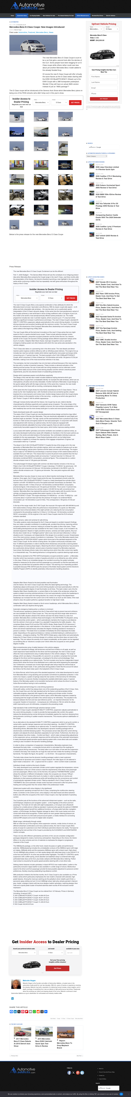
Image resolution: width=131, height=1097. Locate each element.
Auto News (53, 1018)
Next (79, 1037)
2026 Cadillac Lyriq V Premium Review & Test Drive (108, 227)
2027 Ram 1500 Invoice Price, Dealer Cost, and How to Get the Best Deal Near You (108, 296)
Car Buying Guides (35, 15)
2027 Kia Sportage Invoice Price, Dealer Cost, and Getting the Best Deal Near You (108, 330)
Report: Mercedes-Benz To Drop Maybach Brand (64, 1044)
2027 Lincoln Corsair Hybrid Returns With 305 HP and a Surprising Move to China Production (107, 394)
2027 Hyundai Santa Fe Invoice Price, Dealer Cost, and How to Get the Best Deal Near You (108, 319)
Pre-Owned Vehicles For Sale (66, 15)
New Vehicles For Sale (49, 15)
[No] (129, 1094)
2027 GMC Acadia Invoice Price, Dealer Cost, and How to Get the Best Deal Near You (108, 342)
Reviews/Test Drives (97, 15)
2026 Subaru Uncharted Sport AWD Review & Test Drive (108, 186)
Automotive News (22, 15)
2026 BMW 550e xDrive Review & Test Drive (108, 195)
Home (12, 15)
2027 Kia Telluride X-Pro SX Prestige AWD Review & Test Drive (107, 206)
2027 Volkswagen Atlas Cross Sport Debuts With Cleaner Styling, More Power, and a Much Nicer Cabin (108, 434)
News (51, 32)
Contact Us (101, 1075)
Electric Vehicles (110, 15)
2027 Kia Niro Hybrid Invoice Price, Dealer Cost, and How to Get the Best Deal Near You (108, 307)
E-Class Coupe (70, 1018)
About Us (101, 1068)
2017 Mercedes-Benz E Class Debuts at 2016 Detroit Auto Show (22, 1042)
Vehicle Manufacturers (83, 15)
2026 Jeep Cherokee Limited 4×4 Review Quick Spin (107, 168)
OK (121, 1094)
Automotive (23, 32)
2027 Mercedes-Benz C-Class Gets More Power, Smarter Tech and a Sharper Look (109, 421)
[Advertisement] (85, 6)
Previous (12, 1037)
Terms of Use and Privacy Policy (107, 1072)
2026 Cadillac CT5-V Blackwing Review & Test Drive (108, 177)
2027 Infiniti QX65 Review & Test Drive (107, 236)
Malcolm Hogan (17, 30)
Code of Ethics (102, 1079)
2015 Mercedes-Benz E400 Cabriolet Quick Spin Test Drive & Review (43, 1042)
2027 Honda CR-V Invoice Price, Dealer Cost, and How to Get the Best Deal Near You (108, 284)
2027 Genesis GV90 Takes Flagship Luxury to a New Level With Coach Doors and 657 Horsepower (107, 408)
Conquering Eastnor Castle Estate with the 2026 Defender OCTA (108, 217)
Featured (31, 32)
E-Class (63, 1018)
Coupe (58, 1018)
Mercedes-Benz (42, 32)
